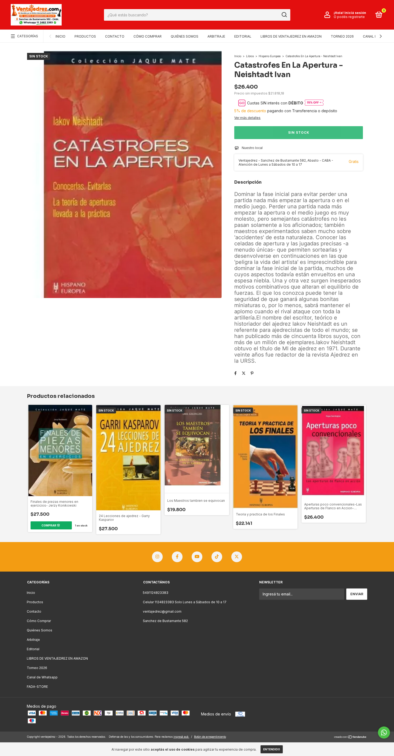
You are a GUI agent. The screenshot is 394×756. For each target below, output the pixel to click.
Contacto (114, 36)
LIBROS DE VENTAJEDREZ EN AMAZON (291, 36)
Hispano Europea (270, 56)
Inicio (60, 36)
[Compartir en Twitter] (244, 373)
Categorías (27, 36)
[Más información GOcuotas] (314, 103)
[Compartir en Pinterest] (252, 373)
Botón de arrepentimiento (210, 736)
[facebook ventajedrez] (177, 556)
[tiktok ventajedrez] (216, 556)
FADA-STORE (37, 687)
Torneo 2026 (342, 36)
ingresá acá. (181, 736)
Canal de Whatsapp (42, 677)
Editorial (242, 36)
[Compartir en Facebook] (235, 373)
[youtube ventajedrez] (197, 556)
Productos (85, 36)
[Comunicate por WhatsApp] (384, 732)
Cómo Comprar (147, 36)
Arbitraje (216, 36)
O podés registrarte (349, 17)
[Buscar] (284, 15)
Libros (250, 56)
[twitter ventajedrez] (236, 556)
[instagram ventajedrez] (157, 556)
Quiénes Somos (184, 36)
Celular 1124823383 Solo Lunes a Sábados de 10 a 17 (184, 602)
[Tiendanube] (350, 737)
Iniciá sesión (355, 13)
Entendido (271, 749)
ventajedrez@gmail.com (162, 611)
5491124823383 (155, 593)
